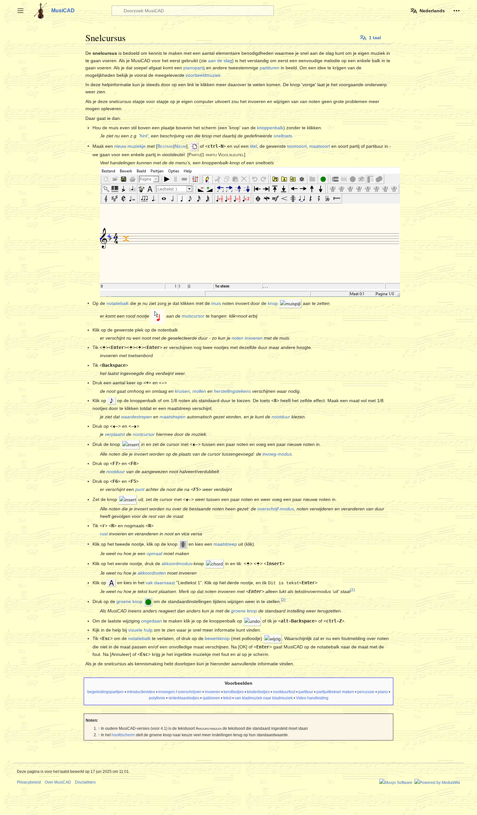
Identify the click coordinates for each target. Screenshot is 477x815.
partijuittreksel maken (335, 692)
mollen (199, 391)
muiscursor (193, 316)
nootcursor (144, 434)
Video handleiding (312, 698)
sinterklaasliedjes (183, 698)
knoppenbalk (270, 127)
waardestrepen (136, 416)
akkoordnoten (152, 573)
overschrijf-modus (275, 508)
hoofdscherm (123, 735)
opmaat (154, 553)
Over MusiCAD (58, 782)
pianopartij (194, 67)
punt (139, 489)
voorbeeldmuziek (203, 75)
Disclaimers (85, 782)
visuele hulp (140, 630)
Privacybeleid (29, 782)
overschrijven (190, 692)
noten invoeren (247, 338)
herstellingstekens (232, 391)
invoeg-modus (277, 454)
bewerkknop (217, 638)
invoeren (212, 692)
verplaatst (115, 434)
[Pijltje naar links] (115, 426)
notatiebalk (117, 303)
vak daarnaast (160, 582)
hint (143, 135)
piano (383, 692)
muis (216, 303)
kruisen (182, 391)
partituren (269, 67)
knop (273, 303)
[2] (283, 600)
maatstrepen (173, 416)
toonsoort (297, 145)
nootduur (281, 416)
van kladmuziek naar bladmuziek (264, 698)
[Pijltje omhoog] (104, 347)
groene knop (129, 601)
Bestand (165, 145)
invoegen (166, 692)
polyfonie (157, 698)
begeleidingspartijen (105, 692)
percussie (365, 692)
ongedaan (151, 620)
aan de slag (220, 60)
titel (253, 145)
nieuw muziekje (130, 145)
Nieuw (180, 145)
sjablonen (211, 698)
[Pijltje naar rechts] (134, 426)
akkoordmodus (177, 563)
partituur (306, 692)
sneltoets (283, 135)
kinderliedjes (258, 692)
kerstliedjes (234, 692)
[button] (20, 10)
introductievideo (141, 692)
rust (104, 533)
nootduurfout (284, 692)
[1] (352, 590)
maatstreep (225, 543)
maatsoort (319, 145)
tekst (227, 698)
